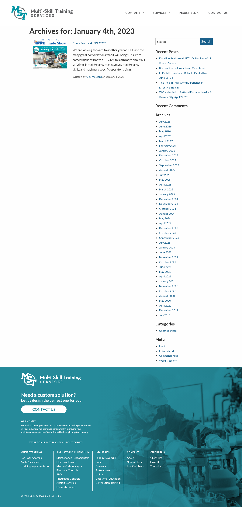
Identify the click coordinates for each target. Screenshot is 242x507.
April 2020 (165, 305)
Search (206, 41)
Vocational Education (108, 478)
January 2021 (167, 281)
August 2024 (167, 213)
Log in (162, 346)
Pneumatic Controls (68, 478)
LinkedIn (155, 462)
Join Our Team (135, 466)
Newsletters (134, 462)
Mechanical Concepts (69, 466)
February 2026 (167, 145)
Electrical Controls (67, 470)
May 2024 (165, 218)
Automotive (103, 470)
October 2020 (167, 291)
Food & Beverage (106, 458)
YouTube (155, 466)
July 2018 (164, 315)
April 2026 (165, 136)
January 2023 (167, 247)
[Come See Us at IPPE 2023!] (50, 52)
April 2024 (165, 223)
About (130, 458)
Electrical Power (66, 462)
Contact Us (218, 12)
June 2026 (165, 126)
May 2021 (165, 271)
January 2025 (167, 194)
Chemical (101, 466)
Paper (99, 462)
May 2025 (165, 179)
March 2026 (166, 141)
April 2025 (165, 184)
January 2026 (167, 150)
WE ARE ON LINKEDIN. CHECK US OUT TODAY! (56, 442)
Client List (156, 458)
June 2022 (165, 252)
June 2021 (165, 266)
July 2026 (164, 121)
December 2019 (168, 310)
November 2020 (168, 286)
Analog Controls (66, 482)
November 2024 (168, 203)
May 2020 (165, 300)
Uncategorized (168, 330)
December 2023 (168, 228)
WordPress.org (168, 360)
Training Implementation (35, 466)
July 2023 (164, 242)
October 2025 (167, 160)
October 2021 (167, 262)
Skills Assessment (32, 462)
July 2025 (164, 174)
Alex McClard (94, 76)
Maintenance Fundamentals (73, 458)
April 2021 (165, 276)
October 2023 (167, 232)
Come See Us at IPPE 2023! (89, 43)
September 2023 (169, 237)
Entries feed (166, 350)
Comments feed (168, 355)
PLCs (60, 474)
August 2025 (167, 170)
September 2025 (169, 165)
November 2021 (168, 257)
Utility (99, 474)
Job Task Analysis (31, 458)
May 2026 (165, 131)
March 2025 (166, 189)
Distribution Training (108, 482)
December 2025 (168, 155)
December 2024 (168, 199)
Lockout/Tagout (66, 487)
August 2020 (167, 295)
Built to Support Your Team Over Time (182, 68)
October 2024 (167, 208)
